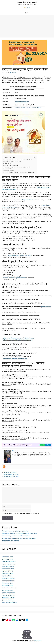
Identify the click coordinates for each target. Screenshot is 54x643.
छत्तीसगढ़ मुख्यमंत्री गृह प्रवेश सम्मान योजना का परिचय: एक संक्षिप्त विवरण (17, 160)
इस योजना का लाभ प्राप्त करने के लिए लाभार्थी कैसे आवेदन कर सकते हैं (17, 167)
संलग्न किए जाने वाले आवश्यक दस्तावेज (11, 165)
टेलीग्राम (48, 444)
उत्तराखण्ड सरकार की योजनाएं (8, 564)
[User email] (4, 466)
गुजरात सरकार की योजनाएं (8, 573)
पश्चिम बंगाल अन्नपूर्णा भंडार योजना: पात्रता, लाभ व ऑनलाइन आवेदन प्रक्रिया (19, 538)
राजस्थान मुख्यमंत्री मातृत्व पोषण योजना (10, 540)
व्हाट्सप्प (42, 444)
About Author (27, 637)
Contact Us (27, 631)
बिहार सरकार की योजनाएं (7, 590)
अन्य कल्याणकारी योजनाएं (7, 557)
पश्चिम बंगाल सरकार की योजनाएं (9, 588)
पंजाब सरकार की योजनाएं (7, 585)
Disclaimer (26, 634)
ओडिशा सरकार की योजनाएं (8, 566)
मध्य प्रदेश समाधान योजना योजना (11, 476)
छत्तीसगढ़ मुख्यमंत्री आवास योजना (11, 474)
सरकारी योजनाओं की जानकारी (27, 2)
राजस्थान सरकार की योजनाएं (8, 597)
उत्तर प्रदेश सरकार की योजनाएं (8, 561)
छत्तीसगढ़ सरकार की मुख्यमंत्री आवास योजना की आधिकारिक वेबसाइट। (18, 338)
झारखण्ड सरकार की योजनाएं (8, 581)
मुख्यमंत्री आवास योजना (11, 207)
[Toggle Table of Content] (33, 158)
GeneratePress (37, 640)
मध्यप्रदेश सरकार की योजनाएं (8, 593)
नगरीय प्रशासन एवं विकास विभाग (22, 101)
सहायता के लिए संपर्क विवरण (9, 170)
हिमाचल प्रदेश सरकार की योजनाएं (9, 602)
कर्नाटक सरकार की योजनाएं (8, 569)
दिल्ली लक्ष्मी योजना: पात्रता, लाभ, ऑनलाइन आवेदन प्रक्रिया (15, 531)
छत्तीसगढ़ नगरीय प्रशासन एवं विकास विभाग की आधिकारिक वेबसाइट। (18, 340)
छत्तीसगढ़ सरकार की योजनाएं (10, 472)
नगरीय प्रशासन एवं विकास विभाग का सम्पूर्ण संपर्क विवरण (15, 358)
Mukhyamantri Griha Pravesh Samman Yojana (28, 107)
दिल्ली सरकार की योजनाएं (7, 583)
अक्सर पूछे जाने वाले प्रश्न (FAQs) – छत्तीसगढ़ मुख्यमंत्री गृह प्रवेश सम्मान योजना (19, 172)
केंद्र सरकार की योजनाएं (7, 571)
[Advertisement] (27, 25)
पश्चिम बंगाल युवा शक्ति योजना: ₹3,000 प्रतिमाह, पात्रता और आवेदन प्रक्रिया (19, 533)
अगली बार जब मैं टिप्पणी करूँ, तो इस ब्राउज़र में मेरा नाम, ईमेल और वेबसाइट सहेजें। (21, 513)
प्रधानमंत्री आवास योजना (13, 255)
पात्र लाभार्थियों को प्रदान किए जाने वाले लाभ (12, 161)
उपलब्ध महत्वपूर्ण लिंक (8, 169)
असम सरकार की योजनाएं (7, 559)
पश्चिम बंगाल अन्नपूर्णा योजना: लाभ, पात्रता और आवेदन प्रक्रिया (16, 536)
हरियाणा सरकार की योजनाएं (8, 600)
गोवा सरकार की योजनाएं (7, 576)
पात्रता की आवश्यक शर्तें (8, 163)
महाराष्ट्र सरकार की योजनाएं (8, 595)
